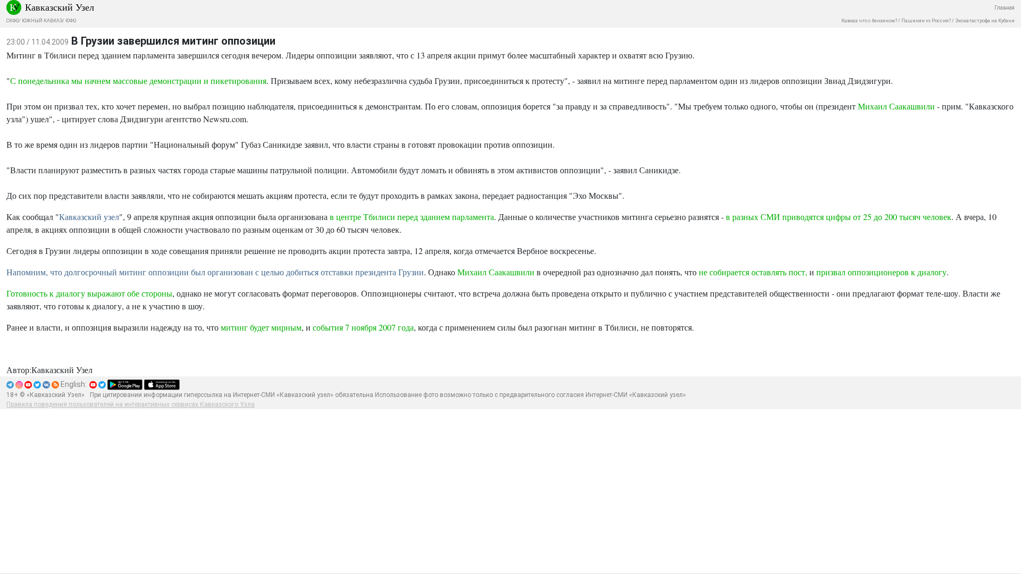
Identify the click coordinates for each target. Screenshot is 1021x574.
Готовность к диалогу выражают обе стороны (89, 293)
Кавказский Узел (59, 7)
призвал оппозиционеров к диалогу (881, 271)
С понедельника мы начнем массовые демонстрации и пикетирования (138, 80)
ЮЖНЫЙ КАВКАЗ (42, 20)
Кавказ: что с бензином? (869, 20)
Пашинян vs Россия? (926, 20)
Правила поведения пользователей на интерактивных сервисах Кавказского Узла (130, 404)
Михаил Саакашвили (896, 106)
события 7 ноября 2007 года (363, 327)
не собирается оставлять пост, (753, 271)
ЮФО (70, 20)
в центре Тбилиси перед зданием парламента (412, 216)
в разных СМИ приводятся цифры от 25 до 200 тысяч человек (838, 216)
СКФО (12, 20)
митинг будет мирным (261, 327)
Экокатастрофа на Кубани (985, 20)
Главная (1004, 8)
